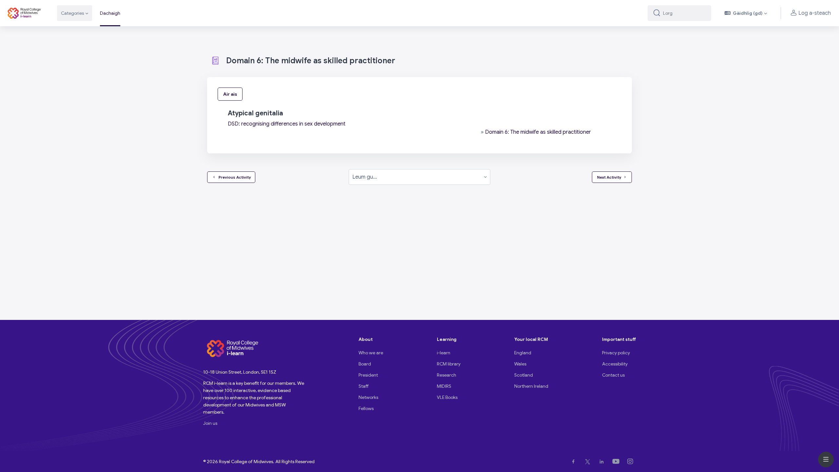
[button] (746, 13)
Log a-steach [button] (814, 13)
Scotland (523, 375)
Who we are (371, 353)
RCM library (448, 364)
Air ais (230, 94)
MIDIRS (444, 386)
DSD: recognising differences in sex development (286, 124)
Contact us (613, 375)
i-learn (443, 353)
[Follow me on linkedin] (602, 461)
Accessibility (615, 364)
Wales (520, 364)
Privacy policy (616, 353)
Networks (368, 397)
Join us (210, 423)
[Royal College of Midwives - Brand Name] (24, 13)
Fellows (366, 408)
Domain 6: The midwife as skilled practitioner (538, 132)
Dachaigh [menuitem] (110, 13)
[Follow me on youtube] (617, 461)
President (368, 375)
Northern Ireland (531, 386)
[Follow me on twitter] (589, 461)
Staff (364, 386)
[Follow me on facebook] (574, 461)
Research (446, 375)
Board (365, 364)
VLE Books (447, 397)
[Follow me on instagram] (631, 461)
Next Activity (609, 177)
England (522, 353)
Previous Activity (234, 177)
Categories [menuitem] (72, 13)
